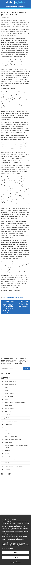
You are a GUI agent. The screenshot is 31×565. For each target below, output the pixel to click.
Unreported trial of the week (12, 460)
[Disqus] (15, 336)
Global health (6, 297)
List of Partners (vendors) (8, 548)
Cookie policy (24, 538)
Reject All (15, 557)
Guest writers (8, 415)
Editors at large (8, 405)
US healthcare (8, 463)
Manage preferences (15, 562)
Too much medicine (10, 457)
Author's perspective (10, 381)
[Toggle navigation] (3, 2)
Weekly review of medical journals (14, 466)
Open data (7, 433)
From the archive (9, 409)
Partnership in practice (11, 436)
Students (7, 454)
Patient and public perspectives (16, 297)
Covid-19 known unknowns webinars (15, 402)
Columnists (8, 399)
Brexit (6, 387)
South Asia (7, 450)
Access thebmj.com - (12, 6)
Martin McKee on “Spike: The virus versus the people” (23, 304)
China (6, 390)
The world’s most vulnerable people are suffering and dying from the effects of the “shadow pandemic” (8, 307)
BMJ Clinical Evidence (10, 384)
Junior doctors (8, 418)
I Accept (15, 552)
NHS (6, 430)
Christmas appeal (9, 393)
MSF (6, 427)
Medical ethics (8, 424)
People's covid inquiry (10, 442)
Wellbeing (7, 469)
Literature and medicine (11, 421)
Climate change (9, 396)
